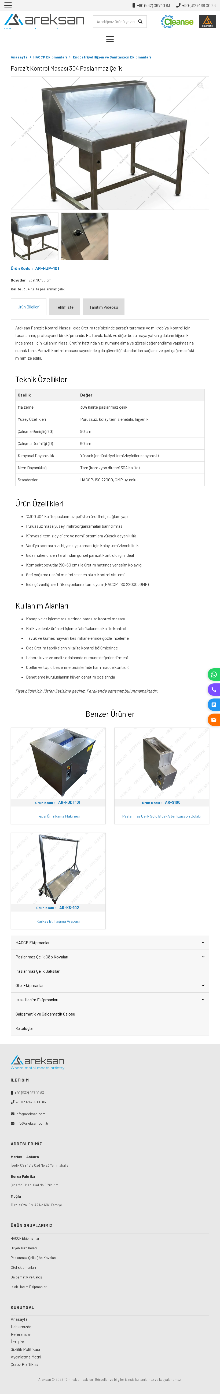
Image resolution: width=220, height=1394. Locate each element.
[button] (8, 5)
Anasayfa (19, 57)
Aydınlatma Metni (26, 1356)
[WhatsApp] (214, 674)
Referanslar (21, 1334)
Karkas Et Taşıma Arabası (58, 921)
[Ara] (140, 22)
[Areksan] (44, 21)
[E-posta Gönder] (214, 720)
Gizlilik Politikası (25, 1349)
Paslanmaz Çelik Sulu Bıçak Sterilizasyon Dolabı (161, 816)
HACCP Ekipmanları (50, 57)
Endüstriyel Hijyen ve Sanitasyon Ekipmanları (112, 57)
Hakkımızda (21, 1326)
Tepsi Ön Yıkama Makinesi (58, 816)
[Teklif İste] (214, 704)
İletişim (17, 1341)
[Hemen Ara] (214, 689)
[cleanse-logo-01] (177, 21)
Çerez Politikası (25, 1364)
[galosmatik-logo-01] (207, 21)
